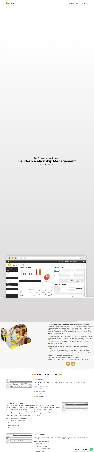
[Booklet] (73, 364)
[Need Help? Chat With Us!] (91, 449)
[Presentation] (68, 364)
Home (77, 3)
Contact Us (71, 3)
